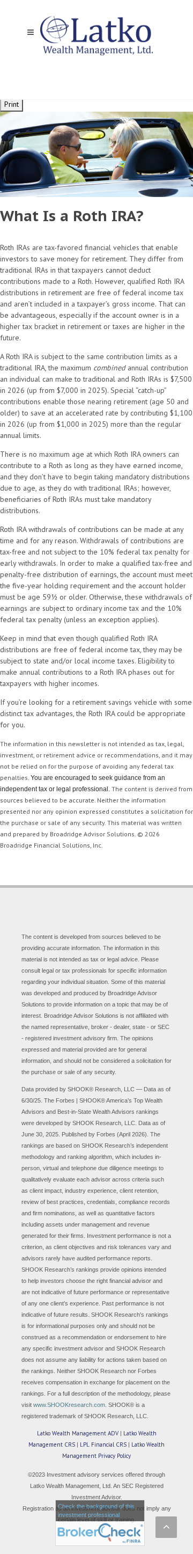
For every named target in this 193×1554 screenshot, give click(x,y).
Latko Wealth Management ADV (77, 1433)
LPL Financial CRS (103, 1444)
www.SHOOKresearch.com (69, 1405)
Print (11, 104)
